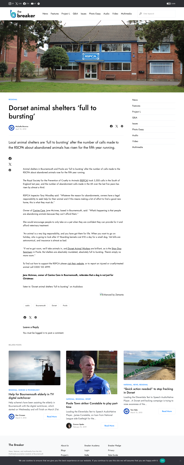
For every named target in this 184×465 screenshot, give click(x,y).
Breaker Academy (92, 445)
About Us (65, 445)
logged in (40, 333)
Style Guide (113, 455)
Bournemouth (41, 305)
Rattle (87, 455)
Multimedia (137, 147)
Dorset (54, 305)
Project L (136, 111)
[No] (180, 460)
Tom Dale (134, 410)
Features (136, 105)
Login (87, 450)
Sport (88, 399)
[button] (170, 3)
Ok (162, 460)
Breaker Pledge (114, 445)
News (135, 100)
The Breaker (16, 445)
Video (135, 141)
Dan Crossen (20, 415)
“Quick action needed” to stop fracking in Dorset (148, 390)
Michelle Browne (22, 126)
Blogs (63, 450)
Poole (65, 305)
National (70, 399)
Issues (135, 123)
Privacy (111, 450)
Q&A (134, 117)
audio (27, 305)
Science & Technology (29, 390)
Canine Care (39, 210)
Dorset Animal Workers (78, 248)
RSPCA (84, 180)
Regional (13, 99)
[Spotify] (39, 3)
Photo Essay (138, 129)
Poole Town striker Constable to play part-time (92, 405)
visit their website (75, 263)
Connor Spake (78, 424)
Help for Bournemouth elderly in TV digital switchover (31, 396)
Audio (135, 135)
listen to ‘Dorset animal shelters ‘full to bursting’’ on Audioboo (53, 286)
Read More (52, 416)
